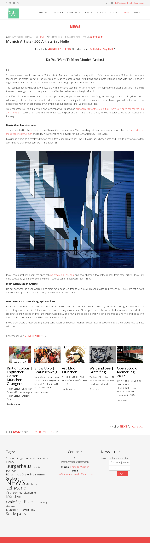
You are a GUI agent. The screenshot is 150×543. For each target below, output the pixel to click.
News (126, 12)
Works (57, 12)
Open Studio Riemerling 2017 (127, 372)
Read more (12, 404)
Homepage (44, 12)
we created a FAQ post (62, 275)
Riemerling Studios (95, 12)
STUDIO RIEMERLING (42, 432)
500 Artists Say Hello (102, 49)
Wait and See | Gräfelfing (102, 370)
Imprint (138, 12)
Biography (73, 12)
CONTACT (138, 426)
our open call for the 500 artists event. (96, 109)
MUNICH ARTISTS (59, 49)
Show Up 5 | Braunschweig (45, 370)
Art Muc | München (70, 370)
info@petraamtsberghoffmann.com (129, 3)
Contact (114, 12)
